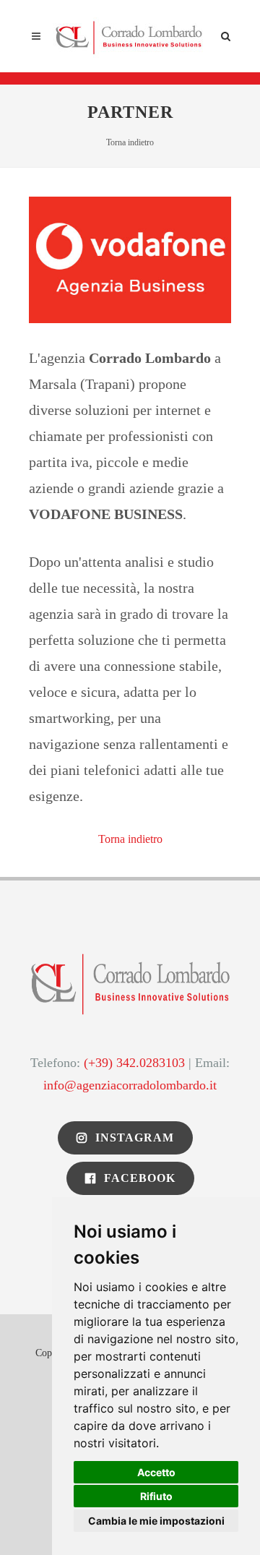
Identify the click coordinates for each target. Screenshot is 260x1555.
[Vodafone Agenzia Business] (130, 258)
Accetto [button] (156, 1472)
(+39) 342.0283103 (134, 1062)
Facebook (138, 1178)
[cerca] (226, 34)
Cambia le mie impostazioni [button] (156, 1521)
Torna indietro (130, 142)
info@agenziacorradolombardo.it (130, 1085)
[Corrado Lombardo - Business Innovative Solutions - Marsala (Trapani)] (130, 36)
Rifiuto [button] (156, 1496)
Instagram (133, 1137)
